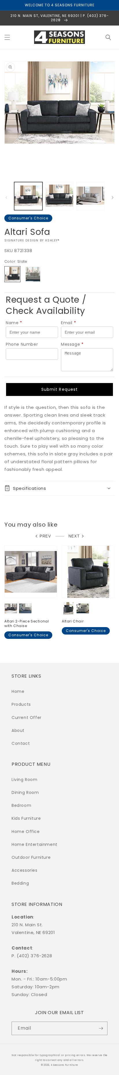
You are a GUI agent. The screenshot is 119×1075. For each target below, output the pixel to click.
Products (21, 704)
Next (74, 536)
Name (14, 323)
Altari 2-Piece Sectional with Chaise (26, 623)
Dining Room (25, 792)
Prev (45, 536)
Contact (21, 743)
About (18, 730)
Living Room (25, 779)
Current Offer (27, 717)
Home (18, 691)
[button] (7, 37)
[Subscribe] (100, 1028)
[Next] (112, 197)
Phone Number (22, 344)
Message (72, 344)
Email (68, 323)
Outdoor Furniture (31, 857)
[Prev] (6, 197)
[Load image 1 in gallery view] (28, 196)
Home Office (26, 831)
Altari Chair (72, 621)
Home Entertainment (34, 844)
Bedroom (21, 805)
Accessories (25, 870)
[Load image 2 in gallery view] (59, 196)
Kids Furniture (26, 818)
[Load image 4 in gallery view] (90, 196)
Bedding (20, 883)
